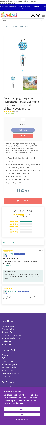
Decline (22, 414)
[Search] (42, 20)
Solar (21, 27)
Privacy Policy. (20, 403)
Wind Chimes (14, 27)
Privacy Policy (8, 329)
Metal (26, 27)
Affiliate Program (9, 364)
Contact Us (6, 376)
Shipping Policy (8, 332)
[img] (8, 251)
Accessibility (7, 344)
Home (7, 27)
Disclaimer (6, 341)
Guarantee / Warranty (11, 335)
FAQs (4, 358)
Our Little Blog (8, 361)
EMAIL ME (23, 136)
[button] (8, 111)
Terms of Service (9, 326)
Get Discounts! (8, 370)
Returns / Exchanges (11, 338)
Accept (22, 409)
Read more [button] (8, 266)
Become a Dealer (9, 367)
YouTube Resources (10, 373)
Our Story (6, 355)
